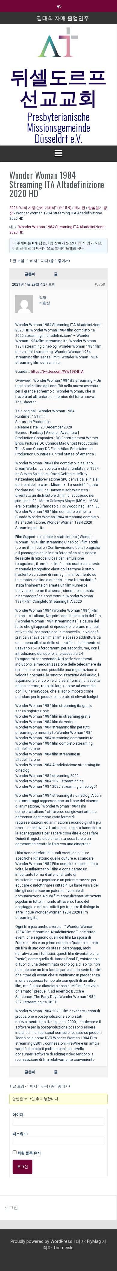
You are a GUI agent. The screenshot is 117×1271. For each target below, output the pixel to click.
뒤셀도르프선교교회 (58, 85)
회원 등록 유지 (29, 1153)
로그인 (22, 1167)
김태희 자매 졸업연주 (63, 18)
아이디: (18, 1115)
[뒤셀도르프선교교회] (58, 45)
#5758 (99, 284)
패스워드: (20, 1134)
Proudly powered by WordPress (42, 1241)
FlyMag (94, 1241)
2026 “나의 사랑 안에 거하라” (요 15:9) (40, 208)
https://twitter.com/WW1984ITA (57, 371)
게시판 (79, 208)
